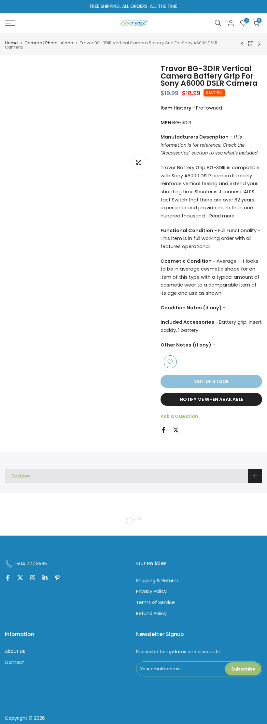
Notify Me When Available (211, 399)
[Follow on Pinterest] (57, 578)
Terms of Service (155, 602)
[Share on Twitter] (176, 430)
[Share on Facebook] (163, 430)
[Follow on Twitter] (20, 578)
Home (11, 43)
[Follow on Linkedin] (45, 578)
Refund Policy (151, 614)
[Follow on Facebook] (8, 578)
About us (15, 651)
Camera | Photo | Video (48, 43)
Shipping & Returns (157, 581)
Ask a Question (179, 416)
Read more (221, 216)
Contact (14, 662)
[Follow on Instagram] (32, 578)
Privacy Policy (151, 591)
